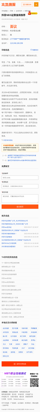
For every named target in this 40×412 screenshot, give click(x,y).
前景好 (21, 352)
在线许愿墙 (14, 397)
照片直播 (15, 328)
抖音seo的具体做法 (8, 282)
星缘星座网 (29, 397)
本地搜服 (8, 4)
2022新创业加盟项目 (8, 246)
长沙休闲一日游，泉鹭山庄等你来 (13, 317)
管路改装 (15, 332)
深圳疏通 (15, 340)
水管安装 (6, 332)
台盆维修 (6, 340)
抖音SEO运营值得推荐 (9, 274)
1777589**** (14, 39)
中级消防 (25, 332)
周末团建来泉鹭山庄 (8, 270)
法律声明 (5, 405)
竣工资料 (23, 336)
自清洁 (18, 344)
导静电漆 (15, 348)
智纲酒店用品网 (24, 392)
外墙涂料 (34, 332)
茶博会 (33, 340)
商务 (11, 11)
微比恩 (21, 397)
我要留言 (35, 50)
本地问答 (21, 394)
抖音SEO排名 (8, 140)
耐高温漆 (32, 336)
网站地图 (35, 403)
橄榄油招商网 (13, 392)
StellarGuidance (18, 399)
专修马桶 (25, 328)
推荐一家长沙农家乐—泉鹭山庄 (12, 305)
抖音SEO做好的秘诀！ (9, 233)
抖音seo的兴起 (7, 227)
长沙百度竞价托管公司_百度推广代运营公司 (16, 240)
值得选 (13, 352)
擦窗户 (25, 344)
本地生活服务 (20, 409)
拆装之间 (6, 356)
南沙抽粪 (25, 340)
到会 (32, 344)
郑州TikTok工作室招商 (9, 243)
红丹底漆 (14, 336)
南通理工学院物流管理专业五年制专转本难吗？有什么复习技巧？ (22, 156)
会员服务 (21, 403)
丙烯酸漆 (34, 328)
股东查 (14, 394)
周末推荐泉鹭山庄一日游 (10, 297)
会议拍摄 (6, 328)
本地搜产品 (29, 394)
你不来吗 (29, 352)
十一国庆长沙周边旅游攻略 (11, 263)
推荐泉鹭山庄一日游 (8, 267)
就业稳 (5, 352)
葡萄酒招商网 (5, 394)
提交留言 (20, 207)
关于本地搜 (5, 403)
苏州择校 (6, 348)
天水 (4, 344)
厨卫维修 (31, 348)
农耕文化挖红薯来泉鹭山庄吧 (11, 290)
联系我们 (28, 403)
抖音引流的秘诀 (7, 237)
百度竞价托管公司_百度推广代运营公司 (15, 230)
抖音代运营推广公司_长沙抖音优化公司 (15, 221)
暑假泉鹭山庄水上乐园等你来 (11, 313)
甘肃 (10, 344)
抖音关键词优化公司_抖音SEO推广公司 (15, 224)
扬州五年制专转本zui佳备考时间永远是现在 (22, 160)
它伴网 (3, 399)
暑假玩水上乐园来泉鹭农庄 (11, 301)
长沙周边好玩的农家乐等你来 (11, 309)
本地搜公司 (5, 397)
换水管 (5, 336)
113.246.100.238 (16, 43)
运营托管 (19, 11)
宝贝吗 (9, 399)
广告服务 (13, 403)
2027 (23, 348)
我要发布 (28, 4)
